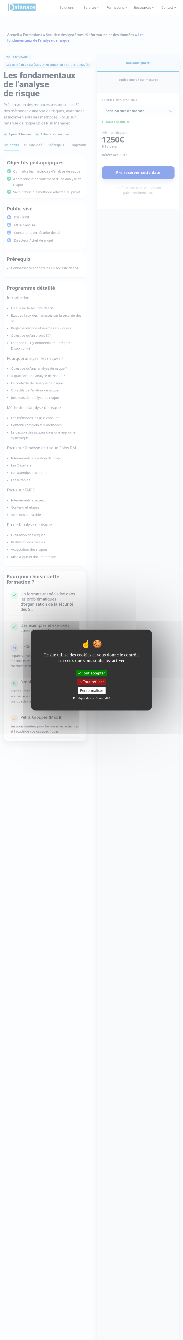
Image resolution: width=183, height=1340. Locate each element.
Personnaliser (91, 690)
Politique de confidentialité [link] (91, 698)
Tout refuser (93, 681)
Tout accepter (93, 673)
